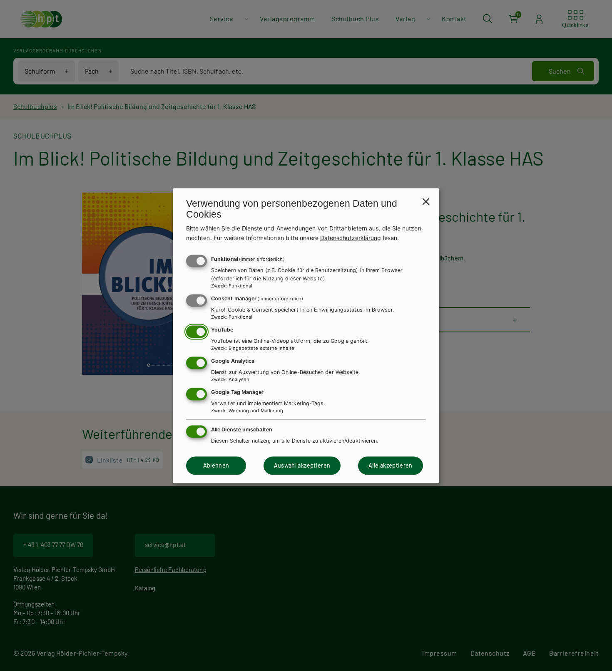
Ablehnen (216, 465)
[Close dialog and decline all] (426, 201)
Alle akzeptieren (390, 465)
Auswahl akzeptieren (302, 465)
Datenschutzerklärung (350, 237)
